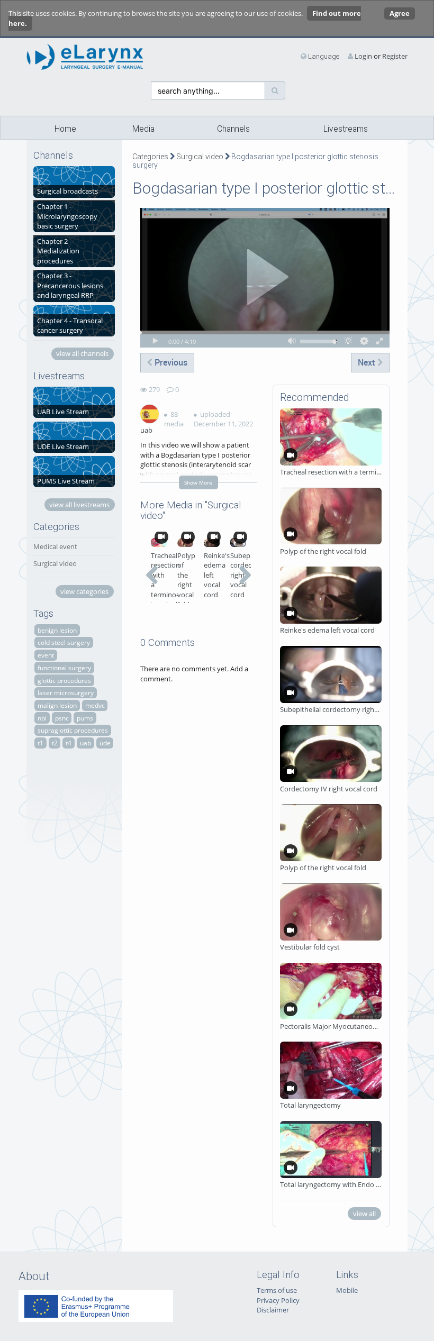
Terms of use (277, 1290)
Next (367, 362)
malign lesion (57, 705)
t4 (68, 742)
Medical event (55, 546)
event (46, 655)
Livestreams (345, 129)
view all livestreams (79, 504)
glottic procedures (64, 680)
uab (85, 742)
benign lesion (57, 630)
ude (105, 742)
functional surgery (64, 667)
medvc (95, 705)
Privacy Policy (278, 1300)
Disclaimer (273, 1310)
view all (364, 1213)
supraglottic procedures (73, 730)
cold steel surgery (64, 642)
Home (65, 129)
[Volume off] (292, 341)
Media (143, 129)
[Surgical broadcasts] (74, 181)
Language (322, 56)
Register (395, 56)
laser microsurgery (66, 692)
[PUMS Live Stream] (74, 471)
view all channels (82, 353)
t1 (40, 742)
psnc (62, 718)
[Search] (275, 90)
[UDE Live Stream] (74, 436)
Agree (400, 13)
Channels (233, 129)
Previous (169, 362)
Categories (150, 156)
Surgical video (55, 563)
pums (85, 718)
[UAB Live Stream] (74, 401)
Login (363, 56)
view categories (84, 591)
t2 (55, 742)
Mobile (347, 1290)
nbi (42, 718)
